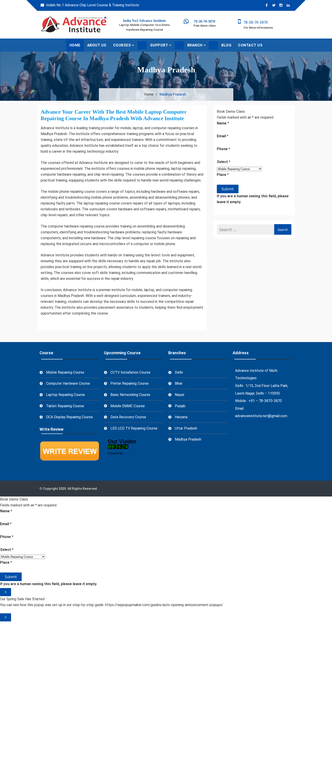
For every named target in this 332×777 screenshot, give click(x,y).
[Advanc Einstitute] (183, 22)
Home (75, 45)
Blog (226, 45)
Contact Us (250, 45)
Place (223, 174)
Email (222, 136)
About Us (96, 45)
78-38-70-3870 (254, 22)
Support (159, 45)
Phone (223, 149)
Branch (194, 45)
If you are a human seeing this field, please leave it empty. (253, 199)
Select (223, 162)
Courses (122, 45)
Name (223, 123)
